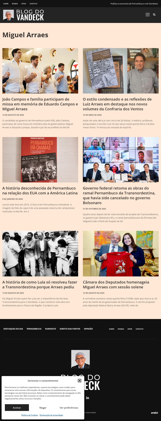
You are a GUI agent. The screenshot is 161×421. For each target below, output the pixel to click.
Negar (42, 407)
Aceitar (17, 407)
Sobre (5, 4)
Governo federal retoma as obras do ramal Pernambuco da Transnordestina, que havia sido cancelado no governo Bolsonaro (119, 195)
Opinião (88, 328)
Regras (15, 4)
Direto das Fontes (70, 328)
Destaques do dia (13, 328)
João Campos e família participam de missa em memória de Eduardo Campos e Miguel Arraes (40, 103)
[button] (79, 380)
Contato (33, 4)
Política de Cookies (29, 415)
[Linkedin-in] (87, 398)
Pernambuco (34, 328)
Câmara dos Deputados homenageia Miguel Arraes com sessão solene (116, 284)
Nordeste (50, 328)
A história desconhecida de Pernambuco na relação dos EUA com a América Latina (40, 190)
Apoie (23, 4)
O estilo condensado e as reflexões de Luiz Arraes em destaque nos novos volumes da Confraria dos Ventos (117, 103)
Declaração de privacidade (51, 415)
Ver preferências (69, 407)
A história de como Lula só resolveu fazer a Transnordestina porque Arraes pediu (39, 284)
